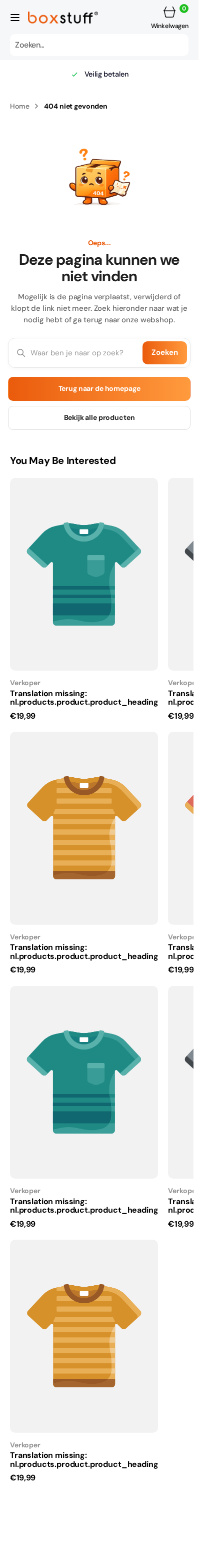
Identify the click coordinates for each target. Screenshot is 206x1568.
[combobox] (99, 45)
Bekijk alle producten (99, 417)
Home (19, 106)
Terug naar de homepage (99, 388)
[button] (15, 18)
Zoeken (165, 352)
